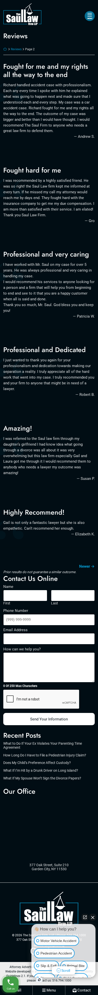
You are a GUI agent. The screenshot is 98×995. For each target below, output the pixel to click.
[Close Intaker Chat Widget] (92, 917)
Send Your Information (49, 719)
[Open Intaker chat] (39, 979)
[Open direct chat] (84, 917)
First (6, 603)
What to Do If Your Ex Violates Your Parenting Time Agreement (42, 745)
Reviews (16, 49)
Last (54, 603)
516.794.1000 (61, 980)
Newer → (87, 566)
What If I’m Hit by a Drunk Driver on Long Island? (40, 770)
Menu (89, 19)
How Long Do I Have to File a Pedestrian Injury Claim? (44, 755)
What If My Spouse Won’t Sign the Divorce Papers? (42, 778)
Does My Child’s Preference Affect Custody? (37, 763)
